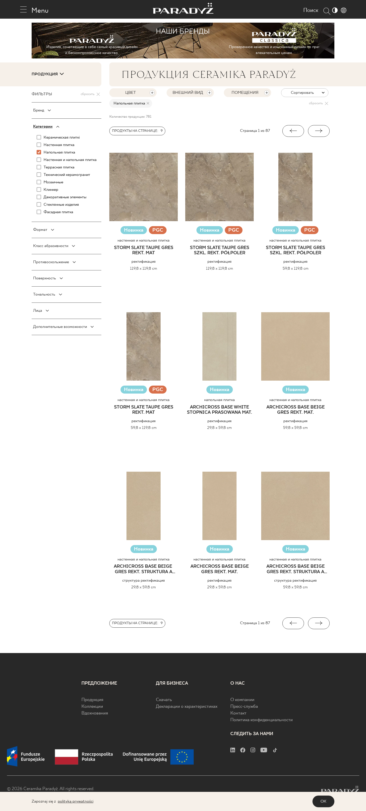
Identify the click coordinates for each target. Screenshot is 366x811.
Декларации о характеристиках (186, 706)
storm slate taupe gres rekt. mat (143, 250)
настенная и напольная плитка (144, 240)
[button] (293, 131)
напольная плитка (219, 400)
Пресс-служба (244, 706)
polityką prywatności (75, 801)
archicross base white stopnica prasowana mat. (219, 410)
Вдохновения (94, 713)
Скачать (164, 700)
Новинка (133, 230)
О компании (242, 700)
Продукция (92, 700)
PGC (158, 230)
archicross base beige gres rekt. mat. (295, 410)
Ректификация (143, 261)
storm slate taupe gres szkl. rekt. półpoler (219, 250)
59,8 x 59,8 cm (295, 427)
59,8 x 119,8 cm (295, 268)
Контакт (238, 713)
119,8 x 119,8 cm (143, 268)
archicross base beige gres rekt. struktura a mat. (143, 569)
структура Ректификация (143, 580)
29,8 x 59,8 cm (219, 427)
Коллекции (92, 706)
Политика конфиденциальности (261, 720)
